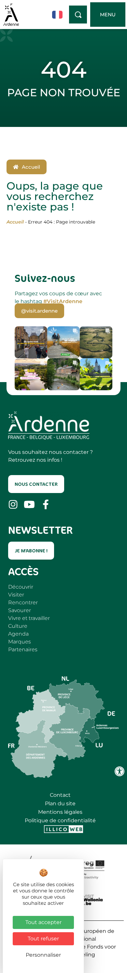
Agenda (18, 634)
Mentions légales (60, 812)
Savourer (19, 610)
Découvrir (20, 587)
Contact (60, 795)
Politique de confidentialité (60, 820)
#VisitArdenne (62, 301)
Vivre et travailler (29, 618)
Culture (17, 626)
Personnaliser (43, 955)
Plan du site (60, 803)
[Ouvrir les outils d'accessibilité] (119, 771)
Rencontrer (23, 602)
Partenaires (22, 649)
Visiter (16, 595)
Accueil (15, 221)
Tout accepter (43, 922)
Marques (19, 642)
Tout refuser (43, 938)
